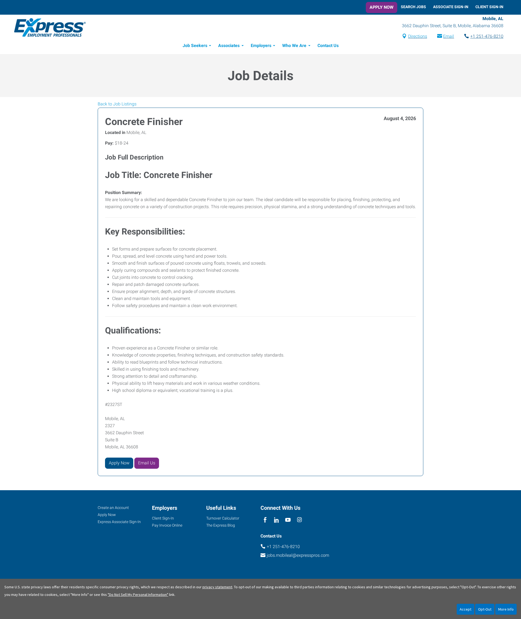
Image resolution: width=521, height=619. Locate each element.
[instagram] (299, 520)
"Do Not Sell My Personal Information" (138, 594)
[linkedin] (276, 520)
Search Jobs (413, 7)
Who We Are (294, 45)
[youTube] (288, 520)
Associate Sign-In (450, 7)
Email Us (146, 462)
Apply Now (381, 7)
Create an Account (113, 507)
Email (448, 36)
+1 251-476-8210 (486, 36)
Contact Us (328, 45)
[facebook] (264, 520)
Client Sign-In (489, 7)
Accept (465, 609)
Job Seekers (195, 45)
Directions (417, 36)
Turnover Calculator (222, 518)
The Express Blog (220, 525)
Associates (229, 45)
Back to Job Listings (117, 104)
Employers (261, 45)
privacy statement (217, 586)
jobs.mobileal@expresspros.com (298, 555)
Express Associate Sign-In (119, 522)
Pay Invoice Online (167, 525)
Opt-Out (484, 609)
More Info (506, 609)
